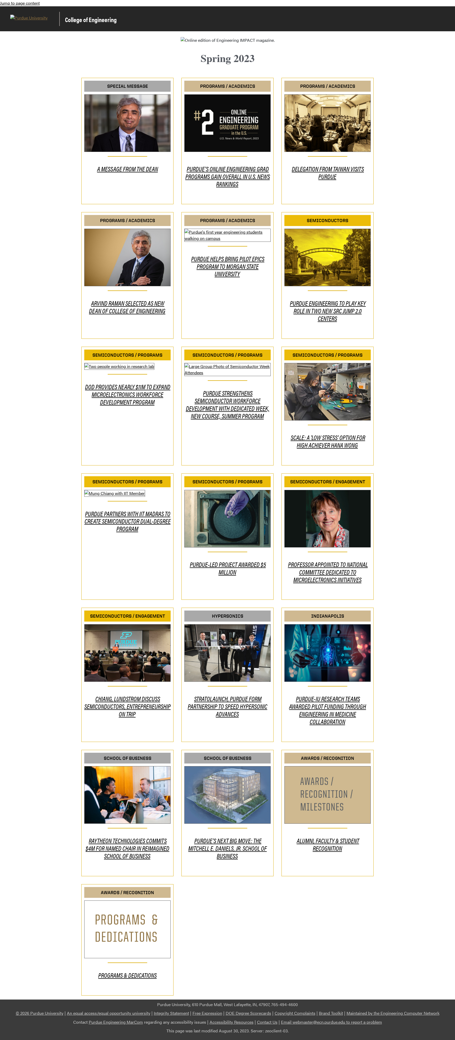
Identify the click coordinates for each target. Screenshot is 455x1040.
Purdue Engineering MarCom (116, 1022)
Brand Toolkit (331, 1013)
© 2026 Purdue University (39, 1013)
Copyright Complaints (295, 1013)
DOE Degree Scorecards (248, 1013)
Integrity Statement (171, 1013)
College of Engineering (91, 19)
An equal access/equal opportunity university (108, 1013)
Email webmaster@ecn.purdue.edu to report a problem (331, 1022)
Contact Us (267, 1022)
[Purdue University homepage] (29, 20)
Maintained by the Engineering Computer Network (393, 1013)
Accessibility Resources (232, 1022)
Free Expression (207, 1013)
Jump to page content (20, 3)
